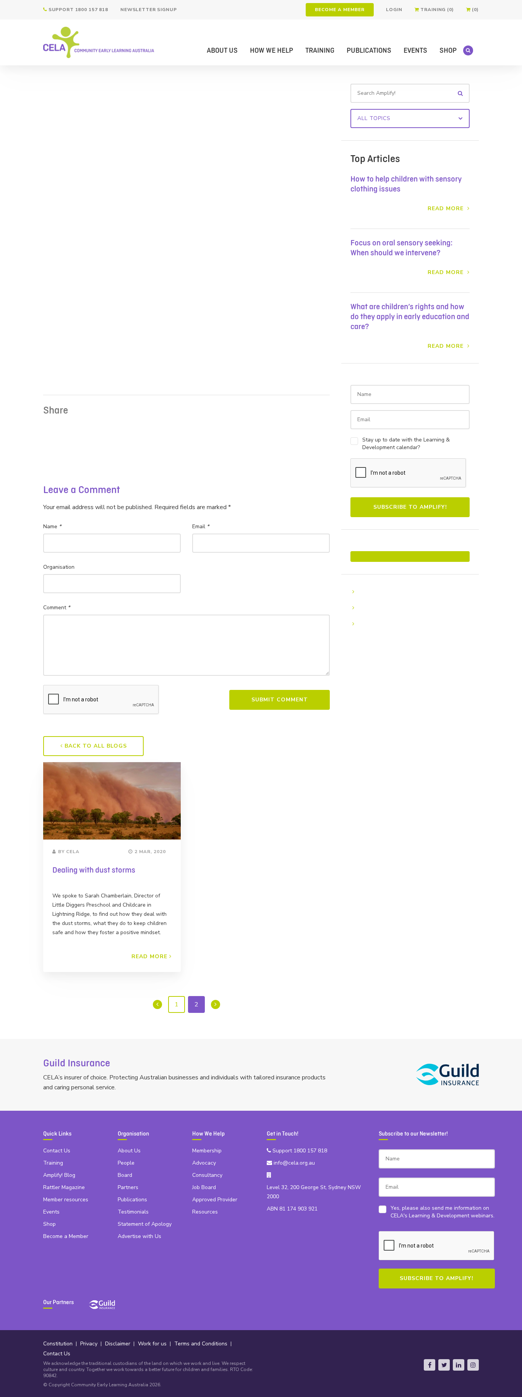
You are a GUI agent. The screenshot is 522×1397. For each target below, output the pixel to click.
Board (125, 1175)
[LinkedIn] (458, 1365)
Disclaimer (117, 1343)
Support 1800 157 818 (77, 9)
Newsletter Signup (148, 9)
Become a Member (340, 9)
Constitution (58, 1343)
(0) (475, 9)
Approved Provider (214, 1199)
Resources (205, 1211)
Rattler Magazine (64, 1187)
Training (319, 50)
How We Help (271, 50)
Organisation (59, 567)
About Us (222, 50)
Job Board (204, 1187)
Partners (128, 1187)
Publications (369, 50)
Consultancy (207, 1175)
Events (415, 50)
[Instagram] (473, 1365)
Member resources (65, 1199)
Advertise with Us (139, 1236)
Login (394, 9)
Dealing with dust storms (93, 870)
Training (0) (436, 9)
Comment (56, 607)
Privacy (88, 1343)
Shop (448, 50)
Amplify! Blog (59, 1175)
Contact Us (56, 1150)
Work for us (152, 1343)
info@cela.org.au (293, 1163)
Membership (207, 1150)
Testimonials (133, 1211)
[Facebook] (429, 1365)
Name (52, 526)
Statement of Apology (145, 1224)
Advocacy (204, 1163)
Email (200, 526)
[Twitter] (444, 1365)
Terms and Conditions (200, 1343)
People (126, 1163)
